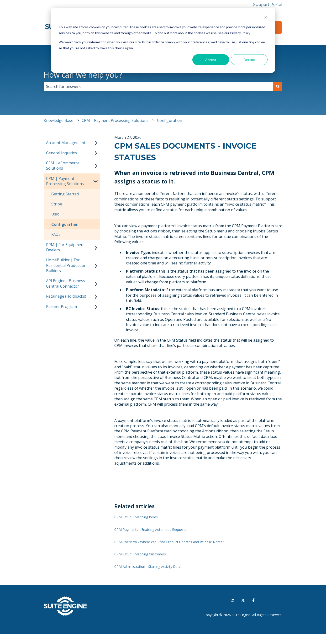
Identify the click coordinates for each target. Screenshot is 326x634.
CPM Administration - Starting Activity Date (147, 566)
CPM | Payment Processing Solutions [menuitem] (65, 181)
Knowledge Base (58, 120)
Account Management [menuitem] (65, 142)
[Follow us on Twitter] (243, 600)
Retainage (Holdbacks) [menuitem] (66, 296)
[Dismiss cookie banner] (266, 18)
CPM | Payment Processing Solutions (115, 120)
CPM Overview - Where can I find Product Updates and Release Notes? (169, 542)
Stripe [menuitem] (56, 204)
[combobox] (158, 86)
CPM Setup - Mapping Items (136, 517)
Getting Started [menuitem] (65, 194)
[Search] (277, 86)
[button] (96, 143)
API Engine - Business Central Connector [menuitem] (65, 283)
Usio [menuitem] (55, 214)
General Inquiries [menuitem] (61, 153)
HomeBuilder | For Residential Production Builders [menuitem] (66, 265)
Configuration (169, 120)
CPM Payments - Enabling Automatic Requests (150, 529)
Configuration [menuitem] (65, 224)
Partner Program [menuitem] (61, 306)
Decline (249, 60)
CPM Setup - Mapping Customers (140, 554)
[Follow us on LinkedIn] (232, 600)
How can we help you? (83, 75)
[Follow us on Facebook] (253, 600)
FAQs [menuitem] (55, 234)
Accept (210, 60)
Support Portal (267, 4)
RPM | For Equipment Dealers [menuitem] (65, 247)
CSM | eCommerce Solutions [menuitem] (62, 165)
